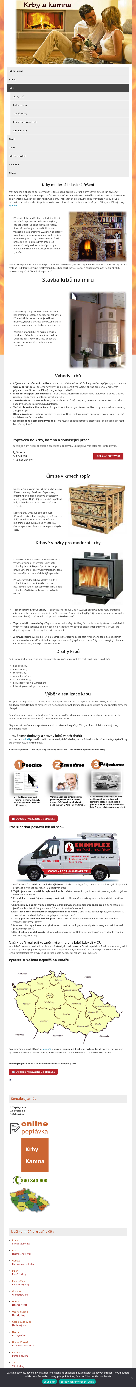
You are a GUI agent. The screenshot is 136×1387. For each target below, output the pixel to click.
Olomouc (17, 1291)
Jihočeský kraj (19, 1325)
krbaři (26, 739)
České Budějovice (21, 1321)
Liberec (16, 1301)
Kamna (12, 79)
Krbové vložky (20, 113)
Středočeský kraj (21, 1243)
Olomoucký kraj (20, 1294)
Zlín (14, 1362)
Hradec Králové (20, 1342)
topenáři (47, 1049)
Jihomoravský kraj (21, 1253)
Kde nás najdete (17, 156)
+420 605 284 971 (23, 459)
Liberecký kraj (19, 1304)
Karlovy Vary (18, 1281)
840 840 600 (20, 456)
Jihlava (15, 1332)
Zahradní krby (20, 130)
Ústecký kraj (18, 1315)
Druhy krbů (18, 96)
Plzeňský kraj (19, 1274)
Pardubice (17, 1352)
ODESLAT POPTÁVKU (108, 456)
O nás (12, 139)
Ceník (12, 147)
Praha (15, 1240)
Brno (14, 1250)
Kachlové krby (20, 105)
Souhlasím (49, 1381)
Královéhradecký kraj (23, 1345)
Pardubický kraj (20, 1355)
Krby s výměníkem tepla (25, 122)
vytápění (13, 205)
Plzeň (15, 1270)
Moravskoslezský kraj (23, 1264)
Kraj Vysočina (19, 1335)
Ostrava (16, 1260)
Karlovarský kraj (20, 1284)
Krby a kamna (16, 71)
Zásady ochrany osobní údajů (77, 1381)
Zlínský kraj (18, 1366)
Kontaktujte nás (23, 1098)
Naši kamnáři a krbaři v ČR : (32, 1231)
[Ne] (131, 1377)
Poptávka (14, 164)
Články (12, 173)
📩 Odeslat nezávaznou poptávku (33, 818)
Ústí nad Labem (20, 1311)
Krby (11, 88)
